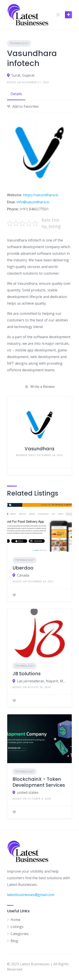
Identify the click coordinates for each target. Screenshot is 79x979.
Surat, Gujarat (22, 75)
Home (15, 919)
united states (27, 792)
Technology (19, 43)
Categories (20, 933)
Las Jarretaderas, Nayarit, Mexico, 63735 (41, 681)
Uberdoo (23, 568)
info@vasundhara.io (32, 202)
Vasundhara (39, 448)
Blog (14, 940)
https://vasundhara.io (40, 194)
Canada (23, 575)
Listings (17, 926)
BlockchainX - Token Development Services (39, 782)
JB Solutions (27, 673)
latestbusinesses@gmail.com (30, 894)
